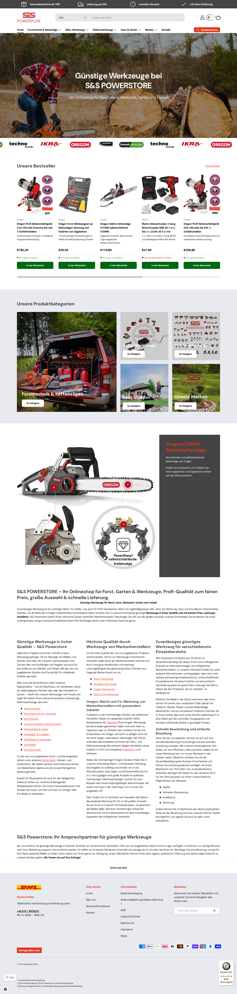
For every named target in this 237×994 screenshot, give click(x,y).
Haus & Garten (129, 30)
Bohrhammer (31, 719)
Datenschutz (127, 923)
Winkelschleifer (32, 750)
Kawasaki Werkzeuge (105, 684)
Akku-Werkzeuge (75, 30)
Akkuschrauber (32, 708)
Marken (149, 30)
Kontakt (166, 30)
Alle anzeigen (212, 166)
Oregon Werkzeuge (104, 689)
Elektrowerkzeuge (103, 30)
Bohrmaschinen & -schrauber (40, 714)
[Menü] (232, 962)
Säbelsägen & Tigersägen (37, 739)
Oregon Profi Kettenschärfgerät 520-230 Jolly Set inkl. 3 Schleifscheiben (201, 228)
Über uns (91, 900)
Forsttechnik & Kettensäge (42, 30)
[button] (218, 17)
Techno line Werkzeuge (106, 694)
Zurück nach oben (118, 867)
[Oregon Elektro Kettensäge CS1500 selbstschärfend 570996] (118, 194)
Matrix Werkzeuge (104, 679)
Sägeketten (129, 749)
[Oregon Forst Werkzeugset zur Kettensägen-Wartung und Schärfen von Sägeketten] (77, 194)
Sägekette (112, 722)
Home (20, 30)
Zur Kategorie (32, 403)
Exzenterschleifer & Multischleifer (42, 724)
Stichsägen (30, 745)
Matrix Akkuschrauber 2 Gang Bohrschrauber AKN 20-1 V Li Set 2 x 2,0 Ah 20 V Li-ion (158, 228)
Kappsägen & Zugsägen (36, 734)
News (124, 936)
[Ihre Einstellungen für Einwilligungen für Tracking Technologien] (5, 988)
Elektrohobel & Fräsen (36, 729)
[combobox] (120, 17)
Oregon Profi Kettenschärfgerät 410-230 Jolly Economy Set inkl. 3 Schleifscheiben (35, 228)
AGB (123, 910)
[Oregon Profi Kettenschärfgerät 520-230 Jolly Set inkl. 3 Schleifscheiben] (202, 194)
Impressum (127, 929)
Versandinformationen (98, 906)
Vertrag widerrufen (29, 950)
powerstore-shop (31, 964)
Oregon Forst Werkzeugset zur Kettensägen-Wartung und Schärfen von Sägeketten (76, 228)
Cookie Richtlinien (130, 916)
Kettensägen (49, 760)
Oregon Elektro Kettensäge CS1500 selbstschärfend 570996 (115, 228)
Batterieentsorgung (131, 893)
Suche (89, 893)
